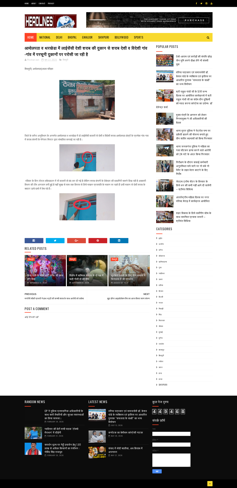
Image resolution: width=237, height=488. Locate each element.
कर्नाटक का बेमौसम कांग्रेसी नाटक (125, 432)
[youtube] (211, 3)
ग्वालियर (162, 273)
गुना (160, 267)
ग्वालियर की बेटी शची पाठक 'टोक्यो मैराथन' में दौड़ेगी (61, 430)
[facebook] (196, 3)
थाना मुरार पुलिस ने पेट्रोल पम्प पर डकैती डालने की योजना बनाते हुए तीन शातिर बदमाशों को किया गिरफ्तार (194, 134)
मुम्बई (161, 332)
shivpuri (163, 384)
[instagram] (206, 3)
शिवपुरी (65, 59)
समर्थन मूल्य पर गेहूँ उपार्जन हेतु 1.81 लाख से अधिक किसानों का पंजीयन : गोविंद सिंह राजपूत (63, 448)
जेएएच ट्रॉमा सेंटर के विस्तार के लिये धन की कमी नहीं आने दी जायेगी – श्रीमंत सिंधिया (193, 185)
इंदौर (160, 238)
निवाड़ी (161, 308)
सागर (161, 367)
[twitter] (201, 3)
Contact (42, 3)
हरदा (160, 379)
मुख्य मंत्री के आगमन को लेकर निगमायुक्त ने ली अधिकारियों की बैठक (191, 118)
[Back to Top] (210, 483)
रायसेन (161, 343)
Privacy (51, 3)
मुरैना (161, 337)
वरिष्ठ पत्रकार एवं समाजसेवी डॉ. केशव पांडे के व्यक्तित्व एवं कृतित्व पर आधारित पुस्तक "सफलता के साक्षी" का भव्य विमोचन (194, 78)
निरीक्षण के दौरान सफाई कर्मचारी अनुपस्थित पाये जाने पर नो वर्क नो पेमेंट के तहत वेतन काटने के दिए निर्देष (192, 168)
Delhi (59, 37)
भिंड (160, 314)
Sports (138, 37)
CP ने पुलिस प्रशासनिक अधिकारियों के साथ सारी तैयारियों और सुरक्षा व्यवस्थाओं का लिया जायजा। (64, 414)
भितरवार (162, 320)
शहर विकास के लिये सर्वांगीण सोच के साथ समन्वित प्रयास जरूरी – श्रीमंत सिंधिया (193, 217)
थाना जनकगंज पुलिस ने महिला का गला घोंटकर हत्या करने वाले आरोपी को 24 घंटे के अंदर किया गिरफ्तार (193, 150)
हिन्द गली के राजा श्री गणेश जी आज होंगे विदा (45, 277)
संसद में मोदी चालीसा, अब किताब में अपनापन (125, 450)
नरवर (161, 302)
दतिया (161, 285)
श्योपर (161, 361)
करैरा (161, 249)
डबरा (161, 279)
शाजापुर (161, 349)
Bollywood (122, 37)
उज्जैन (161, 244)
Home (27, 3)
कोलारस (162, 255)
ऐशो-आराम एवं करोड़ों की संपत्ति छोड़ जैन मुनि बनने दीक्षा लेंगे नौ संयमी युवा (194, 60)
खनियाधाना (163, 261)
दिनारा (161, 291)
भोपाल (161, 326)
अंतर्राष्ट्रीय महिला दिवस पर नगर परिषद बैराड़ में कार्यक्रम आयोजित (193, 199)
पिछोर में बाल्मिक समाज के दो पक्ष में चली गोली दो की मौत (86, 277)
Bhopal (72, 37)
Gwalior (87, 37)
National (44, 37)
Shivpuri (103, 37)
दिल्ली (161, 296)
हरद (160, 373)
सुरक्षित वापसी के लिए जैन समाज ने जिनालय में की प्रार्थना (128, 277)
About (33, 3)
